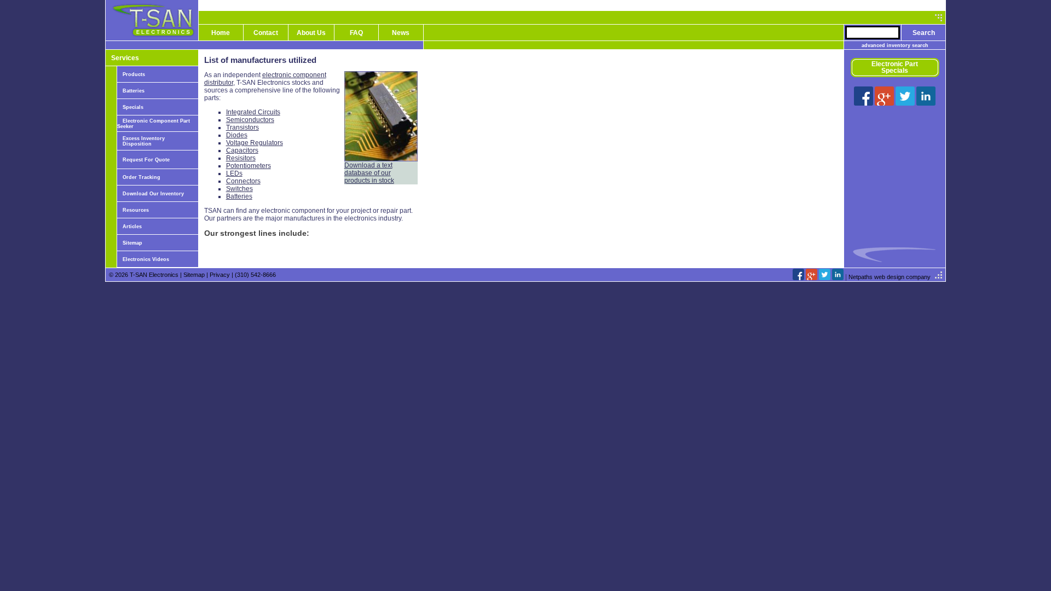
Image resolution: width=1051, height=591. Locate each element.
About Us (311, 33)
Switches (239, 189)
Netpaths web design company (889, 277)
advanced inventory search (895, 45)
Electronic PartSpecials (894, 67)
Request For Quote (146, 160)
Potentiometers (248, 166)
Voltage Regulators (254, 143)
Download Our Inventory (153, 193)
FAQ (356, 33)
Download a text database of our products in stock (369, 172)
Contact (265, 33)
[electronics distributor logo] (152, 38)
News (400, 33)
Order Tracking (141, 177)
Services (125, 58)
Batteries (134, 91)
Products (134, 74)
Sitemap (132, 243)
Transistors (242, 127)
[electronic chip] (381, 159)
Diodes (236, 135)
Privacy (220, 274)
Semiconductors (250, 120)
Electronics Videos (146, 259)
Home (220, 33)
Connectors (243, 181)
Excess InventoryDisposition (144, 141)
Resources (136, 210)
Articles (132, 226)
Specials (133, 107)
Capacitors (242, 150)
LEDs (234, 173)
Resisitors (241, 158)
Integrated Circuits (253, 112)
